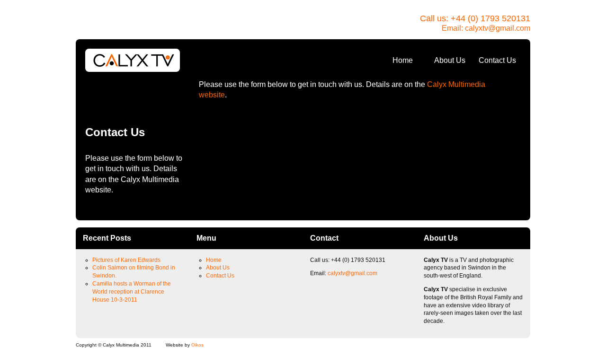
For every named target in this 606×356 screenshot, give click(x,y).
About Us (449, 60)
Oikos (197, 344)
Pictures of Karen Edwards (126, 260)
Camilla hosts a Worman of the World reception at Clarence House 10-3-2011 (131, 291)
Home (402, 60)
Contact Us (497, 60)
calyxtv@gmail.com (497, 28)
